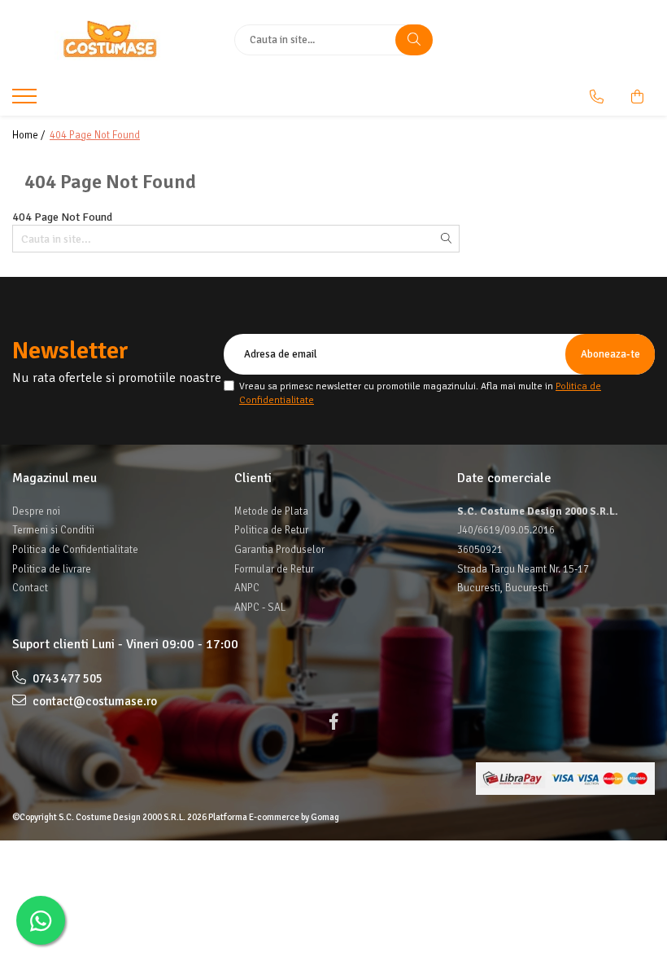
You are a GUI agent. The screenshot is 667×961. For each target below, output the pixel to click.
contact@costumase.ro (93, 701)
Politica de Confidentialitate (75, 549)
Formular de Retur (274, 569)
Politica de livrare (51, 569)
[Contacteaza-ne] (596, 97)
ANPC (246, 588)
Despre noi (36, 511)
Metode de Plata (271, 511)
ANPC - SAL (260, 607)
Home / (29, 135)
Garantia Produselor (279, 549)
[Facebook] (333, 722)
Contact (30, 588)
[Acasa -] (111, 40)
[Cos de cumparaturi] (637, 97)
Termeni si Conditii (53, 530)
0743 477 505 (66, 678)
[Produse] (26, 101)
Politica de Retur (271, 530)
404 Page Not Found (95, 135)
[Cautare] (414, 39)
